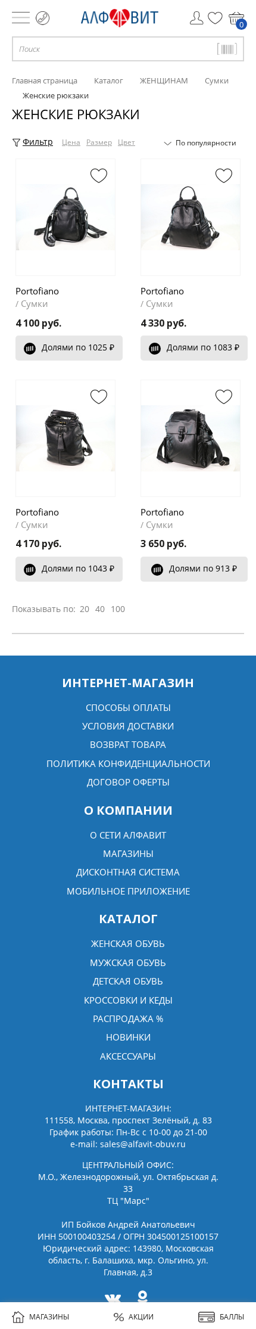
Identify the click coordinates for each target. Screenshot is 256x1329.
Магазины (128, 853)
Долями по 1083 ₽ (203, 347)
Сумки (34, 303)
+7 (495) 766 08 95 (42, 18)
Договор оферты (128, 782)
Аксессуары (128, 1056)
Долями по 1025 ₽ (78, 347)
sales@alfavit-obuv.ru (143, 1144)
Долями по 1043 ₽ (78, 568)
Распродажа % (128, 1018)
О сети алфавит (128, 835)
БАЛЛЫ (232, 1317)
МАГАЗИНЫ (49, 1317)
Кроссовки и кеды (128, 1000)
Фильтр (38, 141)
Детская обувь (128, 981)
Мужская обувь (128, 962)
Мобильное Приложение (128, 891)
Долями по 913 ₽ (203, 568)
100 (118, 608)
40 (100, 608)
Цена (71, 142)
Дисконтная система (128, 872)
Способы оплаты (128, 707)
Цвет (126, 142)
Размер (99, 142)
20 (84, 608)
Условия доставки (128, 726)
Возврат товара (128, 744)
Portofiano (37, 291)
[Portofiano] (65, 217)
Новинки (128, 1037)
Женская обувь (128, 943)
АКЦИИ (141, 1317)
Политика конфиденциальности (128, 763)
